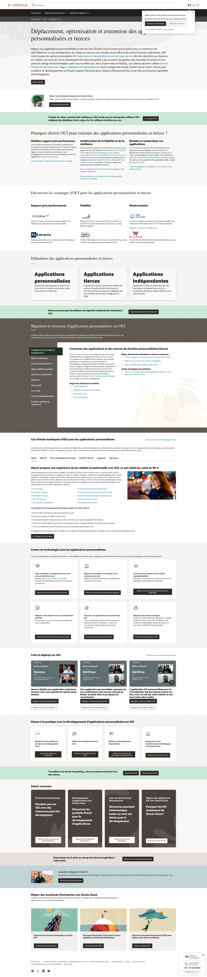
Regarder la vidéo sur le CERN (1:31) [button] (143, 228)
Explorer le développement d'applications (85, 840)
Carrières (127, 961)
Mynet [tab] (33, 458)
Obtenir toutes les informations (71, 880)
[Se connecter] (193, 5)
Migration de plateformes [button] (54, 13)
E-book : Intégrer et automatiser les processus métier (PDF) (147, 357)
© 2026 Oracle (35, 961)
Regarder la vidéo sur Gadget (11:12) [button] (143, 701)
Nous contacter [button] (38, 82)
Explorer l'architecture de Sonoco (44, 707)
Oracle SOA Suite (79, 394)
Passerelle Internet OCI (88, 502)
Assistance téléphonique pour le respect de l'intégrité (46, 964)
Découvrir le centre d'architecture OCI (161, 655)
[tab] (46, 351)
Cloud (45, 19)
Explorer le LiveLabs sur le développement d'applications (121, 754)
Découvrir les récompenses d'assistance (138, 859)
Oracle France (35, 19)
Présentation (36, 13)
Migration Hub (55, 19)
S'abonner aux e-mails (138, 961)
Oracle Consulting (131, 773)
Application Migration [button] (78, 13)
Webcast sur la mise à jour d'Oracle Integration (143, 361)
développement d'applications (160, 152)
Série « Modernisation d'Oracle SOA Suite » (141, 364)
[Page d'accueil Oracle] (20, 5)
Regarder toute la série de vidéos (142, 707)
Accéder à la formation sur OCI (157, 755)
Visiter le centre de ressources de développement (48, 840)
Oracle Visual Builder (152, 157)
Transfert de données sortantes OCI (93, 489)
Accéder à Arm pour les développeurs (122, 840)
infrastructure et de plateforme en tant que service (104, 56)
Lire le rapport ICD (150, 119)
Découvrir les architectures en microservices (52, 592)
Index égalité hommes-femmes (78, 961)
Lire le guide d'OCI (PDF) (93, 946)
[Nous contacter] (198, 5)
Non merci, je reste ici (177, 24)
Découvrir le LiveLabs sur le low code (85, 754)
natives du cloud (137, 162)
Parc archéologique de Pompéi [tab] (63, 458)
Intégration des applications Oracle (86, 390)
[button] (9, 5)
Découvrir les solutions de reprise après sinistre (53, 637)
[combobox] (103, 5)
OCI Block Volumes (40, 492)
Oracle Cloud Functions (88, 499)
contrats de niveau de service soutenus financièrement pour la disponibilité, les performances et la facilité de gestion (103, 155)
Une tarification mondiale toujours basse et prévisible (51, 161)
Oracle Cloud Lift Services (101, 160)
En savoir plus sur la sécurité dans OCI (99, 637)
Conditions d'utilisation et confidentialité (55, 961)
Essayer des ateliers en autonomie (48, 754)
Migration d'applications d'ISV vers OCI (143, 312)
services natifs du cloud (54, 578)
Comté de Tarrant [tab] (86, 458)
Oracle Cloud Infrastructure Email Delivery (95, 496)
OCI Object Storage (40, 496)
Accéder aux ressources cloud (46, 946)
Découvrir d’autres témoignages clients (161, 439)
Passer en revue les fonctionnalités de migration (102, 592)
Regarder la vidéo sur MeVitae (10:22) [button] (95, 701)
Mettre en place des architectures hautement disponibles (152, 592)
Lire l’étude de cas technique (42, 536)
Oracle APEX (137, 157)
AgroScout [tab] (113, 458)
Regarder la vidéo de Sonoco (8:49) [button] (45, 701)
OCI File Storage (39, 499)
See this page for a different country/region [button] (159, 29)
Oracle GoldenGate (80, 397)
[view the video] (54, 674)
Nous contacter (68, 964)
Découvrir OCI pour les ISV (157, 841)
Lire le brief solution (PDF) (60, 105)
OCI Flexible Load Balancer (43, 502)
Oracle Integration (136, 148)
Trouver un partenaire (149, 773)
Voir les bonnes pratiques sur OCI (146, 637)
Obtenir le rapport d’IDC (142, 946)
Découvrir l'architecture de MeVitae (94, 707)
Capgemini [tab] (101, 458)
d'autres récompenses (49, 157)
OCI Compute (38, 489)
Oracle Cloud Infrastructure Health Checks (95, 492)
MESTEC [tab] (43, 458)
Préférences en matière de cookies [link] (99, 961)
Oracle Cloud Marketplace (99, 376)
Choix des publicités (117, 961)
